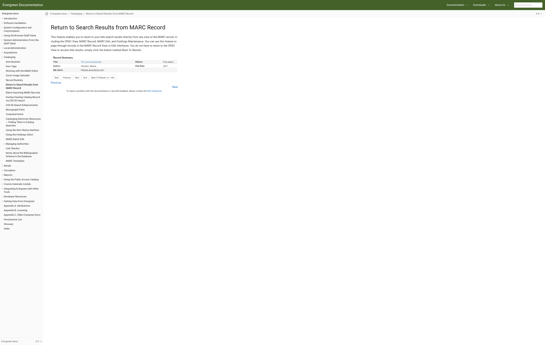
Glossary (8, 224)
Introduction (10, 18)
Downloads (479, 4)
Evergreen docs (10, 13)
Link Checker (13, 148)
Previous (56, 82)
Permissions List (13, 219)
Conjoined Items (14, 114)
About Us (500, 4)
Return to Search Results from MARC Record (109, 13)
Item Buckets (13, 61)
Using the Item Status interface (22, 130)
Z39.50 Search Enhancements (22, 105)
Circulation (9, 170)
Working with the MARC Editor (22, 70)
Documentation (455, 4)
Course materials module (17, 184)
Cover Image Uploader (18, 75)
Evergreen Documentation (23, 5)
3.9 (537, 13)
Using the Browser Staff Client (20, 35)
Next (175, 87)
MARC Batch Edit (15, 139)
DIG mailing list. (154, 91)
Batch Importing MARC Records (23, 92)
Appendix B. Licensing (15, 210)
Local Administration (15, 48)
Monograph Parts (15, 109)
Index (7, 228)
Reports (8, 174)
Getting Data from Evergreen (19, 201)
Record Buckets (14, 80)
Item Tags (11, 66)
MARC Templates (15, 160)
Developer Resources (15, 196)
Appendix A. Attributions (17, 205)
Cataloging (9, 57)
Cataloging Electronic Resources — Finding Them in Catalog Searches (23, 122)
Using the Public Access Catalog (21, 179)
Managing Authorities (17, 143)
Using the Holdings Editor (19, 134)
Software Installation (15, 23)
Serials (7, 165)
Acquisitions (10, 52)
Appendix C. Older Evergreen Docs (22, 214)
